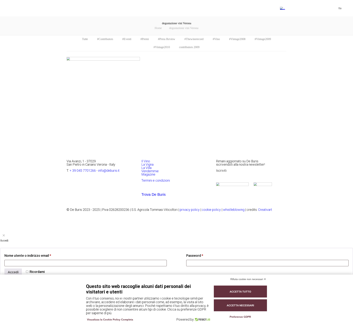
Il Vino (145, 161)
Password (194, 255)
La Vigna (147, 164)
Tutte (85, 39)
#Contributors (105, 39)
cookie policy (211, 210)
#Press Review (166, 39)
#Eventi (126, 39)
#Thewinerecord (194, 39)
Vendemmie (150, 171)
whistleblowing (234, 210)
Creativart (265, 210)
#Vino (216, 39)
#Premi (144, 39)
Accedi (13, 272)
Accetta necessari (240, 305)
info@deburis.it (109, 170)
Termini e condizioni (155, 180)
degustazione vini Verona (183, 28)
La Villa (146, 168)
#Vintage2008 (237, 39)
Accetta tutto (240, 291)
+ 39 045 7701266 (82, 170)
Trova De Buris (153, 194)
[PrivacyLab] (202, 319)
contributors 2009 (189, 47)
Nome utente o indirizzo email (27, 255)
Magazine (148, 174)
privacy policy (190, 210)
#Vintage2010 (162, 47)
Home (158, 28)
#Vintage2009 (263, 39)
